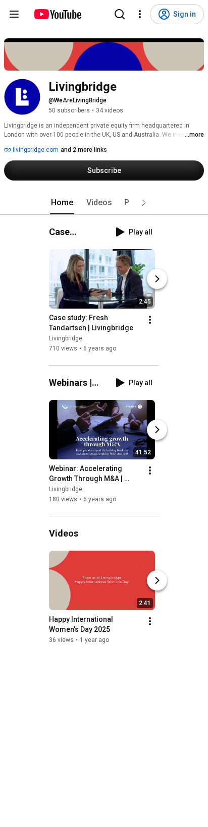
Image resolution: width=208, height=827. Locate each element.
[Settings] (140, 14)
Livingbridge (65, 338)
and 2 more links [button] (84, 149)
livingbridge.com (35, 149)
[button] (144, 203)
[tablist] (104, 203)
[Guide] (14, 14)
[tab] (62, 203)
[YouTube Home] (57, 14)
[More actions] (150, 320)
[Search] (120, 14)
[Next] (157, 279)
